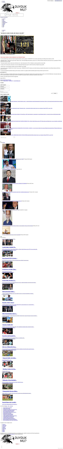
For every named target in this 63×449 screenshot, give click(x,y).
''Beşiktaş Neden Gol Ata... (9, 369)
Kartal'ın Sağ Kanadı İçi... (9, 335)
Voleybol (3, 23)
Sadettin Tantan (4, 209)
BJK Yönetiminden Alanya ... (9, 313)
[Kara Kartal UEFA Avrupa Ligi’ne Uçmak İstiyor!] (7, 256)
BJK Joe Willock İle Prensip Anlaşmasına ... (10, 419)
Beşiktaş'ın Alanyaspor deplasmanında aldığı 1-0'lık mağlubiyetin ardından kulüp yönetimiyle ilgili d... (18, 326)
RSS (6, 17)
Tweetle (3, 79)
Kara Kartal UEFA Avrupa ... (9, 258)
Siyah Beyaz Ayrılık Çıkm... (9, 269)
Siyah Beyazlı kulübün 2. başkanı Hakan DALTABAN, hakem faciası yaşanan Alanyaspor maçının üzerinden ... (19, 315)
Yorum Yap (9, 79)
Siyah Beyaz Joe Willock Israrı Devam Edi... (10, 409)
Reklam (3, 430)
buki (62, 448)
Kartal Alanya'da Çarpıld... (9, 402)
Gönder (55, 93)
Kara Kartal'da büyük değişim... (7, 271)
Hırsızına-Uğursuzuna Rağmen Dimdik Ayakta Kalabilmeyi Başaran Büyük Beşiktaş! (19, 225)
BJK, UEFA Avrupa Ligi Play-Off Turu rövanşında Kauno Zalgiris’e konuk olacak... (15, 260)
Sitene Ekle (4, 428)
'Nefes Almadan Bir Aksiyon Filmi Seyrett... (10, 415)
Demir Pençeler (4, 22)
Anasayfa (3, 18)
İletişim (3, 431)
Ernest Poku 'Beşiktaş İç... (9, 280)
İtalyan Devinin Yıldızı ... (8, 291)
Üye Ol (3, 1)
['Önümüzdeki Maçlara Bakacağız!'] (7, 389)
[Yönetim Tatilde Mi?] (7, 322)
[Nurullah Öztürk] (9, 182)
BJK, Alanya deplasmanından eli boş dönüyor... (9, 404)
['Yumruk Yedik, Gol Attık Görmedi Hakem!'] (7, 355)
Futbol (3, 20)
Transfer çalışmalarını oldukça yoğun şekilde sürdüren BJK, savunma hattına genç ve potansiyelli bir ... (18, 304)
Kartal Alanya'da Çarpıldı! (6, 394)
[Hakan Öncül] (8, 158)
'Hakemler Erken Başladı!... (9, 380)
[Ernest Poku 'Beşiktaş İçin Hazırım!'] (7, 278)
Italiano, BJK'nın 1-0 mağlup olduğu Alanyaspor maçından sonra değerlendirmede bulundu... (16, 393)
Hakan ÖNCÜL (5, 80)
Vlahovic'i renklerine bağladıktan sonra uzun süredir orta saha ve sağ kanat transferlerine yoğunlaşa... (18, 293)
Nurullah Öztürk (4, 183)
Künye (3, 429)
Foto (3, 26)
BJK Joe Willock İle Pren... (9, 347)
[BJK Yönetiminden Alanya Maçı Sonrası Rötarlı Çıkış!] (7, 311)
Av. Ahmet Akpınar (5, 234)
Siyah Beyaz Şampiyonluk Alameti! (8, 410)
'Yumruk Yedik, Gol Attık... (9, 358)
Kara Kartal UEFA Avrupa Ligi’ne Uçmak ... (9, 250)
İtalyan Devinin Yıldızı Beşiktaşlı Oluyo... (9, 412)
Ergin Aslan (4, 169)
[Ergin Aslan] (9, 168)
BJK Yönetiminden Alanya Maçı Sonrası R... (9, 305)
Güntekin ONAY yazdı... (6, 371)
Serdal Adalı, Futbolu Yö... (9, 247)
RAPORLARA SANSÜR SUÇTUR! (13, 209)
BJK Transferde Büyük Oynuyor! (8, 411)
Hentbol (3, 24)
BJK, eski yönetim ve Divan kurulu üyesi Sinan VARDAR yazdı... (12, 382)
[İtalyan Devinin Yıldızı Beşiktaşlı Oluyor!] (7, 289)
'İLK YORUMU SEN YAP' (58, 0)
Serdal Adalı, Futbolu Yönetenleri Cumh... (9, 239)
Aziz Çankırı (4, 225)
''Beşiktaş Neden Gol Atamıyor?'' (8, 417)
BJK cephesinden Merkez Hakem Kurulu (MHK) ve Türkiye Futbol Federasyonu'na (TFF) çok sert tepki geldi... (19, 249)
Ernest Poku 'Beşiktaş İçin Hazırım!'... (8, 272)
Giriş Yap (3, 2)
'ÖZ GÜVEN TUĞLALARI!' (11, 169)
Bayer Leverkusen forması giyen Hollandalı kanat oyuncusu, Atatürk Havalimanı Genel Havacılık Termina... (19, 282)
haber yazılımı (59, 448)
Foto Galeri (4, 426)
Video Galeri (4, 425)
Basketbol (3, 21)
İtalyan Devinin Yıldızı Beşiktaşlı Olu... (8, 283)
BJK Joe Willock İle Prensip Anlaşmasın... (9, 338)
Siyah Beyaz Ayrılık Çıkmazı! (7, 261)
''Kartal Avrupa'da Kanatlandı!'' (8, 414)
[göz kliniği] (11, 16)
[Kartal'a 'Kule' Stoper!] (7, 300)
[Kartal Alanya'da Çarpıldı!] (7, 400)
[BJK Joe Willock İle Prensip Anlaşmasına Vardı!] (7, 344)
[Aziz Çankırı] (7, 224)
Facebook (1, 17)
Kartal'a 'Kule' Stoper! (5, 294)
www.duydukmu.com (16, 80)
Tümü (4, 142)
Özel (3, 19)
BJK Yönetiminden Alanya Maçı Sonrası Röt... (10, 420)
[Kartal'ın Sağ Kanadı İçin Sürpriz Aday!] (7, 333)
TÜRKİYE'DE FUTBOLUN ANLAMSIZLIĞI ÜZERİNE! (17, 183)
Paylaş (1, 79)
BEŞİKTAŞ (11, 80)
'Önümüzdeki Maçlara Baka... (10, 391)
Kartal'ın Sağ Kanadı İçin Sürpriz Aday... (8, 327)
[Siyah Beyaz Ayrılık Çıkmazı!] (7, 267)
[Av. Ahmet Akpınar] (6, 233)
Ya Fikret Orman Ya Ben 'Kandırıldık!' (14, 234)
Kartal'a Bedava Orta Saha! (7, 407)
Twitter (4, 17)
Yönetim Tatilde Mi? (5, 316)
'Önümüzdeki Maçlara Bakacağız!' (7, 383)
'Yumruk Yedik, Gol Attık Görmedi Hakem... (9, 349)
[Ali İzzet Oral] (6, 200)
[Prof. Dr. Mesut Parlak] (7, 191)
